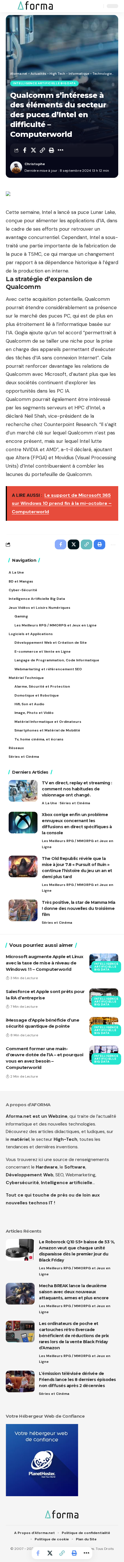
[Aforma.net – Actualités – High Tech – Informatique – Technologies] (62, 1515)
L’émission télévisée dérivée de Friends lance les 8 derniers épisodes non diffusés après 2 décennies (77, 1379)
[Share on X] (33, 150)
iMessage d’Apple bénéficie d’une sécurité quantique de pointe (42, 1023)
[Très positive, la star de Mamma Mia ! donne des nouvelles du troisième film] (23, 910)
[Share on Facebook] (24, 150)
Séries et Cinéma (75, 803)
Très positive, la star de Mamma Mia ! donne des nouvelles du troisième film (78, 908)
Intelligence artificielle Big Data (44, 83)
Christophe (35, 164)
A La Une (49, 803)
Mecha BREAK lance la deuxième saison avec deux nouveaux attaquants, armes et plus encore (73, 1291)
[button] (11, 6)
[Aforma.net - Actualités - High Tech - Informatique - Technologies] (36, 6)
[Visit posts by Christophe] (16, 167)
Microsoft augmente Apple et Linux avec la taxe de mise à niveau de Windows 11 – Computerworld (44, 963)
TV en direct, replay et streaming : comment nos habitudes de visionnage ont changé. (77, 789)
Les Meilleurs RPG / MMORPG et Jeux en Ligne (77, 844)
